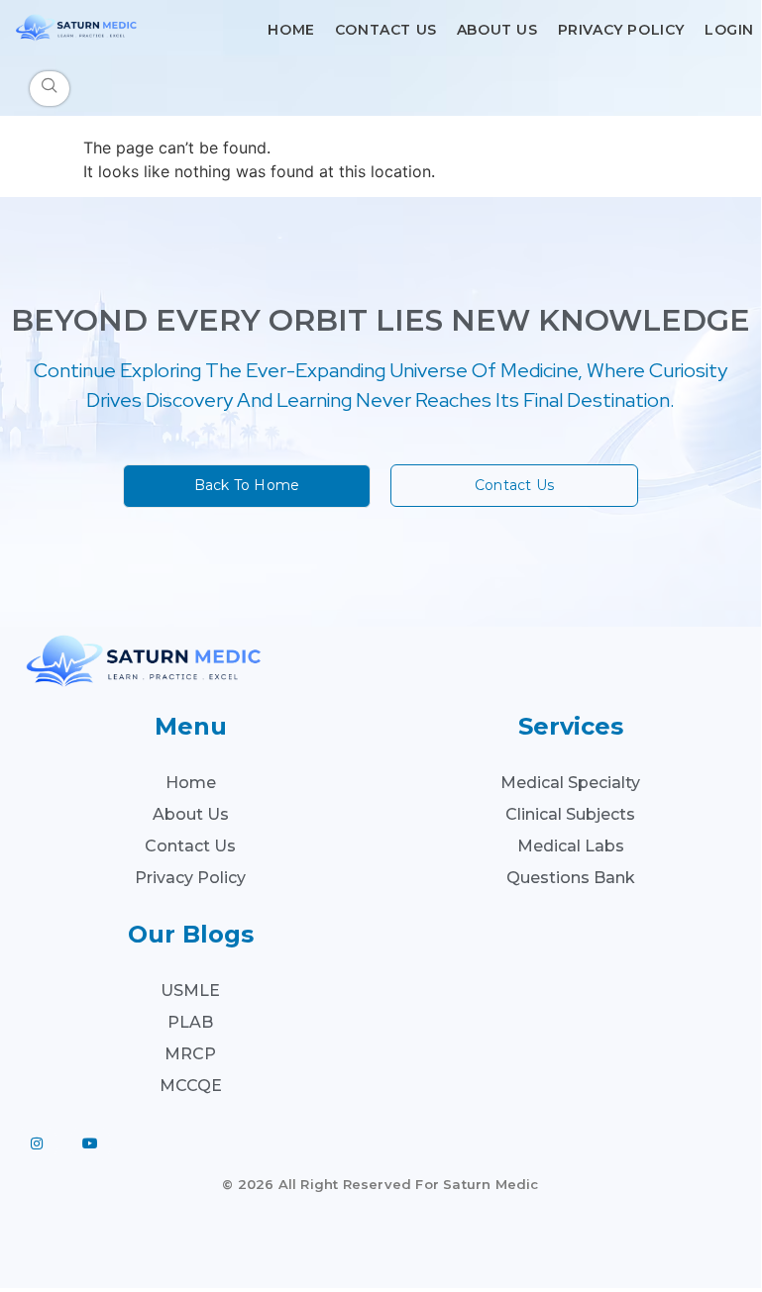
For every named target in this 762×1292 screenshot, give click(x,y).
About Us (497, 30)
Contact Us (386, 30)
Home (291, 30)
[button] (49, 88)
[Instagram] (36, 1143)
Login (729, 30)
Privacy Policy (621, 30)
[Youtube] (90, 1143)
